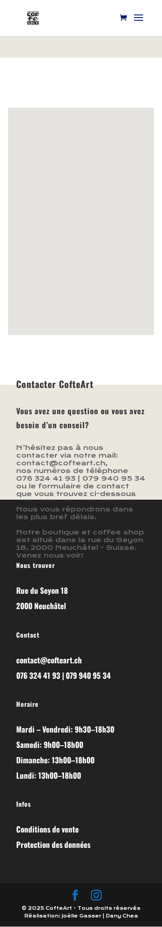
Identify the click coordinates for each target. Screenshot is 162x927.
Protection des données (53, 844)
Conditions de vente (47, 829)
